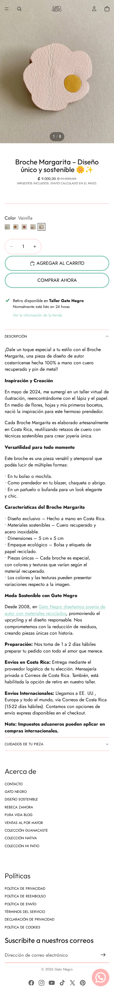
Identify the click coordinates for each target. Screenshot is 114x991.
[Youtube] (51, 982)
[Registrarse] (103, 955)
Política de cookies (22, 927)
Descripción (16, 336)
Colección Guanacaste (26, 830)
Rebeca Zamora (19, 807)
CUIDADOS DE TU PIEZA (24, 744)
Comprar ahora (57, 280)
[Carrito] (107, 8)
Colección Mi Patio (22, 846)
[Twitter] (72, 982)
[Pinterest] (82, 982)
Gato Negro (16, 791)
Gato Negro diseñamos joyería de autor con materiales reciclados (55, 609)
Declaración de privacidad (29, 919)
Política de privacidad (25, 888)
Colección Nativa (21, 838)
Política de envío (20, 904)
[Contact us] (100, 977)
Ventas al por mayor (24, 822)
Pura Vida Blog (18, 815)
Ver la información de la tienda (37, 315)
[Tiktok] (62, 982)
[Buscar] (19, 8)
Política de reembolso (25, 896)
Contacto (14, 784)
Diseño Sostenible (21, 799)
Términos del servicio (25, 911)
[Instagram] (41, 982)
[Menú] (6, 9)
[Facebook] (31, 982)
